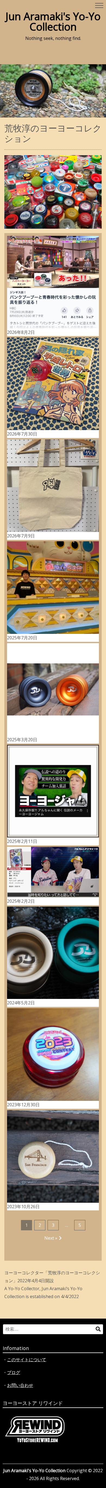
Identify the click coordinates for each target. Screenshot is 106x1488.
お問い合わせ (20, 1385)
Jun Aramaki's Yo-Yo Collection (53, 21)
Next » (50, 1238)
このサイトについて (26, 1360)
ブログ (13, 1372)
